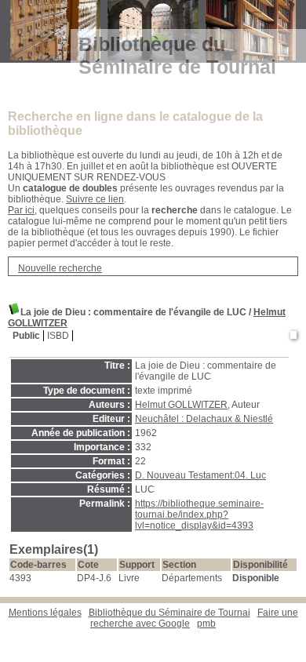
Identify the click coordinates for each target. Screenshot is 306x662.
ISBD (58, 335)
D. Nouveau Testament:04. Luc (200, 475)
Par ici (21, 210)
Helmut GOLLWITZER (181, 404)
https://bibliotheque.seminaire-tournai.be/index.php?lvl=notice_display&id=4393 (199, 514)
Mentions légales (45, 612)
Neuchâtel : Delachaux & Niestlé (204, 418)
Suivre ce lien (95, 199)
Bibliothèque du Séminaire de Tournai (169, 612)
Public (26, 335)
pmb (206, 623)
